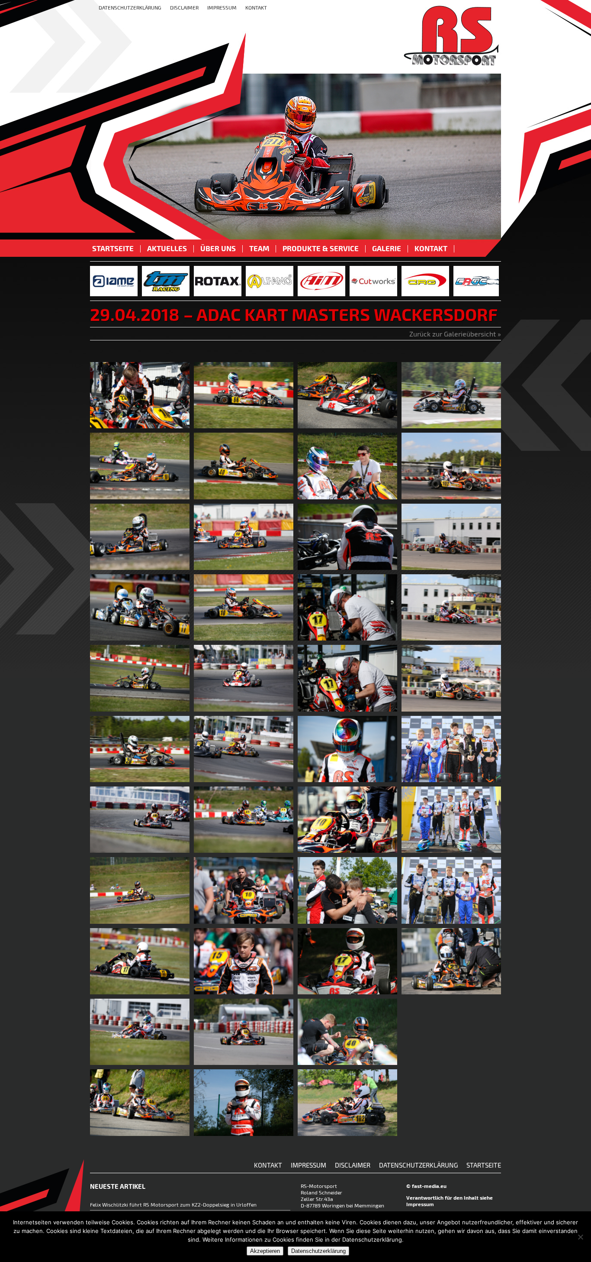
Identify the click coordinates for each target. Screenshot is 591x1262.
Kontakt (256, 7)
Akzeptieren (265, 1251)
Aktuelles (167, 248)
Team (259, 248)
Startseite (113, 248)
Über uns (218, 248)
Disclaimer (184, 7)
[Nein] (580, 1237)
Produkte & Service (321, 248)
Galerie (386, 248)
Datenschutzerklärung (130, 7)
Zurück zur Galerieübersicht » (455, 334)
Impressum (222, 7)
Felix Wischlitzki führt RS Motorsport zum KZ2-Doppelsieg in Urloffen (173, 1204)
